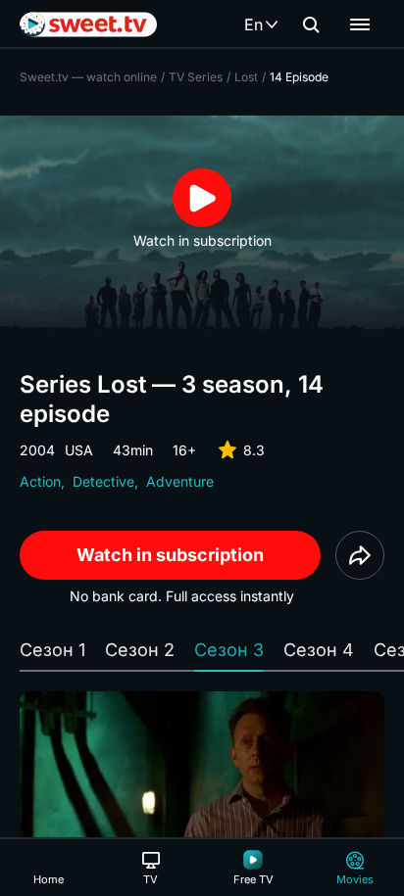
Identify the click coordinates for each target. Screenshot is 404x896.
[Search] (310, 24)
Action (40, 481)
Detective (103, 481)
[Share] (359, 555)
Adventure (180, 481)
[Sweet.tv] (88, 24)
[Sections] (359, 24)
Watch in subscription (170, 554)
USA (79, 450)
